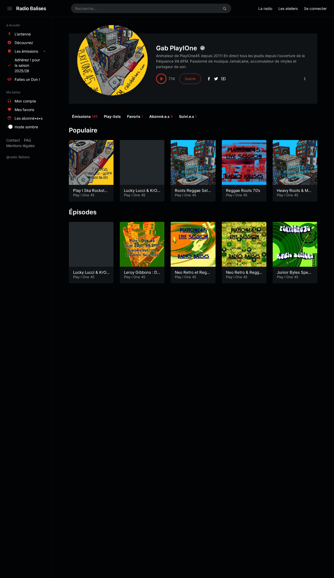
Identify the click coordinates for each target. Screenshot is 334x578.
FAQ (27, 140)
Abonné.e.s (161, 116)
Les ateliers (288, 8)
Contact (13, 140)
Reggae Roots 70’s (243, 190)
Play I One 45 (83, 195)
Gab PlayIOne (176, 48)
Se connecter (315, 8)
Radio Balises (31, 8)
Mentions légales (20, 145)
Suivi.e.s (188, 116)
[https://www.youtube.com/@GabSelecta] (223, 78)
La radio (265, 8)
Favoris (135, 116)
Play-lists (112, 116)
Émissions (85, 116)
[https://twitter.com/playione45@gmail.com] (216, 78)
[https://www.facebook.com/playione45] (208, 78)
